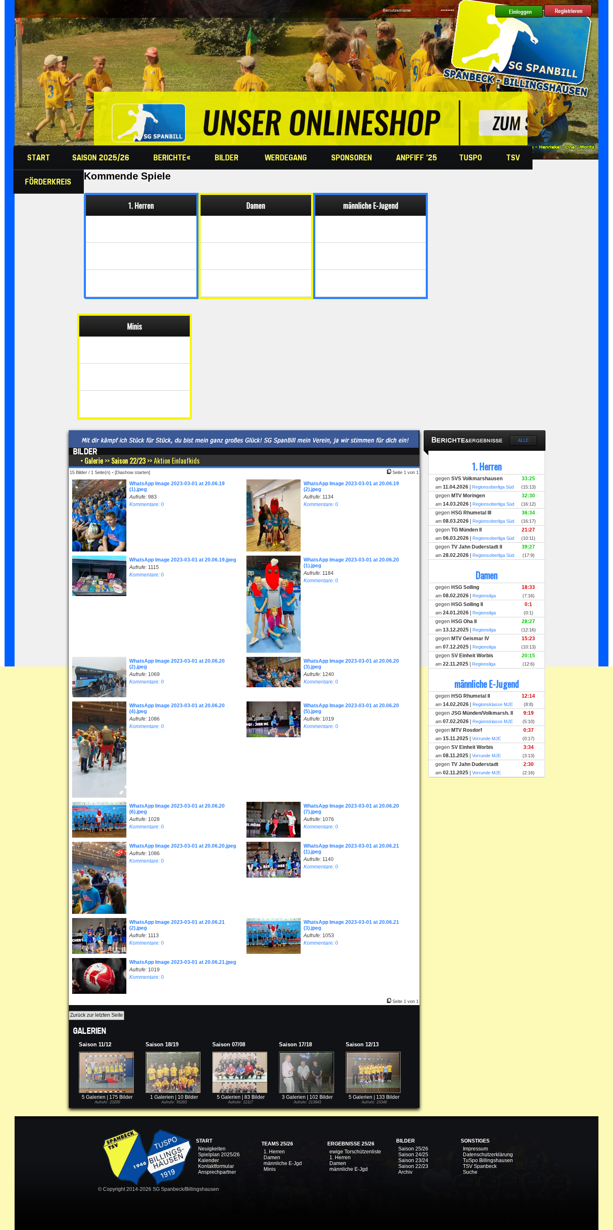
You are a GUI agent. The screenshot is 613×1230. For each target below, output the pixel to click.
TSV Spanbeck (480, 1166)
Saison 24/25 (413, 1155)
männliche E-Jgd (283, 1163)
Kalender (208, 1160)
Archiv (405, 1172)
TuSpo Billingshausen (488, 1160)
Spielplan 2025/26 (219, 1155)
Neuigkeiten (212, 1149)
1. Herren (274, 1152)
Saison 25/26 (413, 1149)
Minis (270, 1169)
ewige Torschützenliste (355, 1152)
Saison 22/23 (128, 461)
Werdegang (287, 157)
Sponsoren (352, 157)
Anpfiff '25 (416, 157)
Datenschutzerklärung (488, 1155)
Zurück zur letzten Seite (96, 1015)
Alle (523, 440)
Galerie (94, 461)
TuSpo (471, 157)
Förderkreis (49, 182)
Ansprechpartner (217, 1172)
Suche (470, 1172)
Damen (272, 1157)
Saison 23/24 (413, 1160)
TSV (514, 157)
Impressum (475, 1149)
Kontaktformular (216, 1166)
